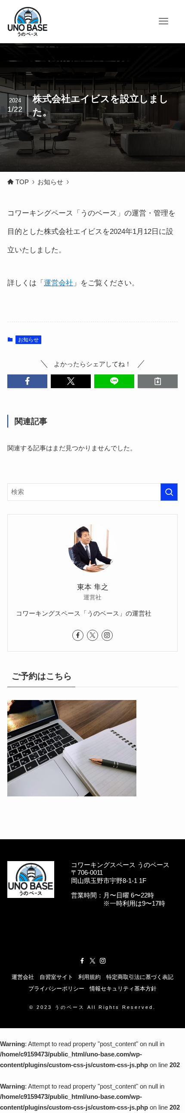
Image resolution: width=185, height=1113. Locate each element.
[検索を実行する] (169, 492)
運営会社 (58, 282)
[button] (27, 381)
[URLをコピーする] (158, 381)
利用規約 (89, 977)
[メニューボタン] (163, 21)
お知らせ (28, 340)
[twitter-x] (92, 635)
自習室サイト (56, 977)
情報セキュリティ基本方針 (123, 988)
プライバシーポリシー (56, 988)
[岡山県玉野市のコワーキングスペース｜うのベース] (28, 21)
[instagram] (107, 635)
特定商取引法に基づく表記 (139, 977)
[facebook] (77, 635)
